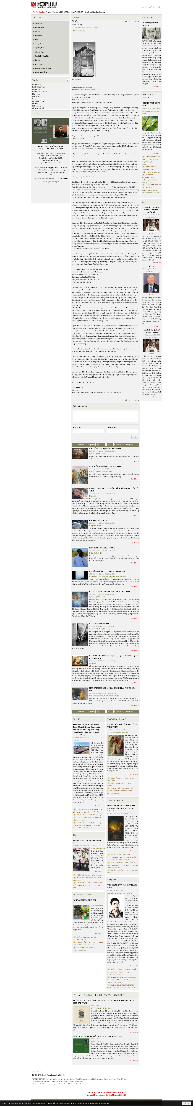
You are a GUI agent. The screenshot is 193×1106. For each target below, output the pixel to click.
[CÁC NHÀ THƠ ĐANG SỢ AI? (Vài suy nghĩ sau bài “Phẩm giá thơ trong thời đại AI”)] (80, 661)
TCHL (151, 233)
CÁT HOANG (115, 783)
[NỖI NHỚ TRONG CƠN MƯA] (150, 123)
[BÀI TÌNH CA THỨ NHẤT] (80, 634)
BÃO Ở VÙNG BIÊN (83, 878)
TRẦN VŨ (120, 987)
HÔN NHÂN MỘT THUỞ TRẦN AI (102, 548)
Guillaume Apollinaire (96, 696)
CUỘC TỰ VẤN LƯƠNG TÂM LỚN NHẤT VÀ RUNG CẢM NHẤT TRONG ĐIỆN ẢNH (121, 857)
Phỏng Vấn (111, 880)
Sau (135, 21)
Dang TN (109, 471)
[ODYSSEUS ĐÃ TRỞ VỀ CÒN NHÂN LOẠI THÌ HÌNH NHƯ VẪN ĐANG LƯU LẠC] (116, 828)
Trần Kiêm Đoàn (98, 905)
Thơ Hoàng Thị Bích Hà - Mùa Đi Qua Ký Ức (87, 841)
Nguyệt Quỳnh (115, 793)
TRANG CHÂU (127, 893)
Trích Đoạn (88, 995)
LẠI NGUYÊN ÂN (38, 87)
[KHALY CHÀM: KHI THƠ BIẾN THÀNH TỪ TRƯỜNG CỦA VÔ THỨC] (80, 493)
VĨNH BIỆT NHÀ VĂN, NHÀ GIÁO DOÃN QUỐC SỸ (151, 209)
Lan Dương (36, 96)
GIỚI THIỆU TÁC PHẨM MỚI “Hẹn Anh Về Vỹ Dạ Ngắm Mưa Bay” (98, 1036)
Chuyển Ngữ (119, 995)
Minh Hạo (92, 663)
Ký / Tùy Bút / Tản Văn (82, 895)
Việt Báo (151, 354)
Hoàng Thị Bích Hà (95, 553)
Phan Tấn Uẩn (82, 950)
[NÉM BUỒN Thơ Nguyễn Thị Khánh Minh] (80, 475)
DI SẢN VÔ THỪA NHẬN (119, 870)
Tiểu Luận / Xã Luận (115, 800)
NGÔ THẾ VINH (81, 740)
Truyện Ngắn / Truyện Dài (117, 719)
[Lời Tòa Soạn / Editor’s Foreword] (151, 33)
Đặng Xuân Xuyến (95, 526)
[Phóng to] (76, 21)
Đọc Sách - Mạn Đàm (103, 995)
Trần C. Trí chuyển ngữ (111, 696)
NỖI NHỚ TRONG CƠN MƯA (151, 104)
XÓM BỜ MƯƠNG (117, 778)
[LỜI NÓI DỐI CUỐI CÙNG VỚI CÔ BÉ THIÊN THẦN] (116, 745)
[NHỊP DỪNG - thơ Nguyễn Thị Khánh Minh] (80, 453)
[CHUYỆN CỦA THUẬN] (80, 524)
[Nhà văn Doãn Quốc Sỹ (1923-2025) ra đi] (151, 345)
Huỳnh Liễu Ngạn (96, 875)
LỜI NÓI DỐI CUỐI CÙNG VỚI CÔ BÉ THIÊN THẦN (122, 726)
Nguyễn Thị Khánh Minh (97, 454)
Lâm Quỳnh (36, 94)
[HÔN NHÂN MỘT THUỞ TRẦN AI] (80, 557)
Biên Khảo (77, 719)
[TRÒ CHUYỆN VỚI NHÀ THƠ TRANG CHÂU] (116, 906)
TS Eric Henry (107, 1008)
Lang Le (34, 99)
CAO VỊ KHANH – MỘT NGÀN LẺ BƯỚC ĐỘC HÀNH (110, 592)
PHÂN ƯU (151, 266)
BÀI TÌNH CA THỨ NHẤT (99, 624)
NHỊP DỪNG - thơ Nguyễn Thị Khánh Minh (105, 448)
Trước (130, 21)
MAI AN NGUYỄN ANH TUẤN (119, 732)
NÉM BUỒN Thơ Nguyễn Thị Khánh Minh (105, 466)
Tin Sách (77, 995)
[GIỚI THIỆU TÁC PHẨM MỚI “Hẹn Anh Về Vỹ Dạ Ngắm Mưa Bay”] (81, 1045)
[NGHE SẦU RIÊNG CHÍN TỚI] (81, 912)
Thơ (74, 835)
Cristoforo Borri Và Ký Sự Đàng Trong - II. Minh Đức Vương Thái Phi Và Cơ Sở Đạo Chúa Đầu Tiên (87, 825)
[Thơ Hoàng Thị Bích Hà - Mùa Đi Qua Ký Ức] (81, 859)
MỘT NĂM (80, 875)
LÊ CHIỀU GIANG (38, 101)
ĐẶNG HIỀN (93, 629)
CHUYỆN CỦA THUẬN (98, 521)
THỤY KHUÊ (81, 820)
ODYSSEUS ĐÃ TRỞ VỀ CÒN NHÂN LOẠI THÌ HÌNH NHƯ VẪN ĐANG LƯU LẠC (121, 808)
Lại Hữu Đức (36, 85)
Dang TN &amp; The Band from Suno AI (115, 577)
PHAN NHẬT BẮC (82, 939)
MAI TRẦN (117, 982)
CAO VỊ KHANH (95, 577)
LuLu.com (63, 167)
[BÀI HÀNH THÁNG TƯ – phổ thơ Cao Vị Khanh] (80, 575)
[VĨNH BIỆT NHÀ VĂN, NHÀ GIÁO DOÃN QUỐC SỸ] (151, 225)
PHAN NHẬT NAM (129, 987)
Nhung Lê (92, 496)
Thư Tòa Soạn (147, 17)
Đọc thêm (134, 461)
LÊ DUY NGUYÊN (38, 108)
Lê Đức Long (36, 106)
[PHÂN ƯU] (151, 283)
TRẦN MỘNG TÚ (79, 31)
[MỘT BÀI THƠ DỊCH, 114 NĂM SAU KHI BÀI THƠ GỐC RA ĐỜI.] (80, 694)
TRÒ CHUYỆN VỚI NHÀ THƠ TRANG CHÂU (122, 886)
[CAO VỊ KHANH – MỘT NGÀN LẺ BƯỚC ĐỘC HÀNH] (80, 599)
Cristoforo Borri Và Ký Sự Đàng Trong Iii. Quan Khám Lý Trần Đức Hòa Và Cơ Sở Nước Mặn (88, 817)
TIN (143, 202)
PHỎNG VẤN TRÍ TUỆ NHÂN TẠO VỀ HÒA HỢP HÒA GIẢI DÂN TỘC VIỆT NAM (121, 972)
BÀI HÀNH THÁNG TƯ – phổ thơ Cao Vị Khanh (107, 571)
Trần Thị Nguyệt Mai (116, 893)
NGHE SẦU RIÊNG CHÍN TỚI (84, 900)
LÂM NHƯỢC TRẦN (39, 92)
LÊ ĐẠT (35, 104)
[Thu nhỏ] (73, 21)
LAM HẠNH (36, 89)
